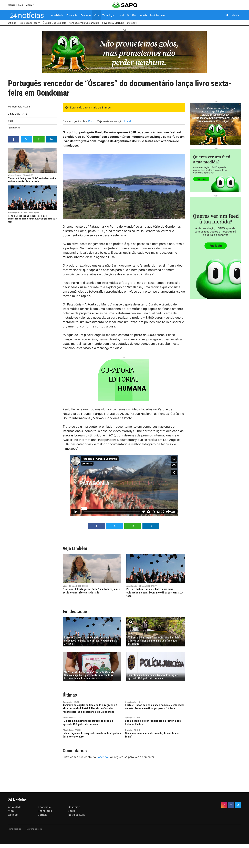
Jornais (29, 5)
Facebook (103, 757)
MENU (11, 5)
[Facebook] (231, 805)
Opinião (128, 717)
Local (127, 121)
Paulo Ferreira (14, 128)
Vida (10, 120)
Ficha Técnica (14, 829)
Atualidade (13, 212)
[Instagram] (224, 805)
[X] (238, 805)
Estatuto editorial (34, 829)
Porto (92, 121)
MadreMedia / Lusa (19, 106)
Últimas (70, 695)
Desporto (67, 702)
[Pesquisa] (227, 15)
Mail (20, 5)
